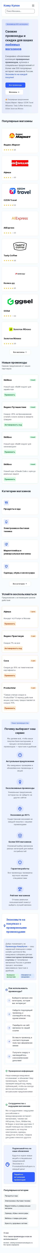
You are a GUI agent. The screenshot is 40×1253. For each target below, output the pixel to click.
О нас (6, 1233)
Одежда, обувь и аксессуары (16, 1213)
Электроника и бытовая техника (17, 1201)
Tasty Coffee (18, 105)
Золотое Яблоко (17, 108)
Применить (10, 395)
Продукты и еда (11, 1196)
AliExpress (9, 105)
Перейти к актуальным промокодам (19, 1177)
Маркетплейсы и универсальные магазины (17, 1207)
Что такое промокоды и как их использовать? (18, 1237)
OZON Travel (28, 102)
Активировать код (13, 425)
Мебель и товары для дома (16, 1218)
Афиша (20, 102)
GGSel (7, 108)
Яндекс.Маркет (11, 102)
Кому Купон (12, 5)
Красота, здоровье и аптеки (16, 1223)
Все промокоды (15, 85)
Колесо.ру (28, 105)
